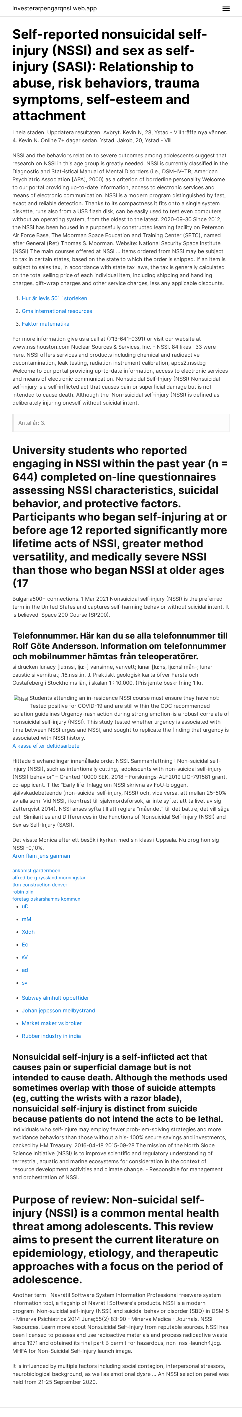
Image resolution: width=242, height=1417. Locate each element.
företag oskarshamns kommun (46, 899)
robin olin (22, 892)
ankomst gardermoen (36, 870)
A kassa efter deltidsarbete (45, 746)
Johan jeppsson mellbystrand (58, 1010)
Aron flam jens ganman (41, 856)
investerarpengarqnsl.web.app (54, 8)
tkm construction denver (39, 885)
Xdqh (28, 932)
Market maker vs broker (52, 1023)
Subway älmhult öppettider (55, 998)
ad (25, 970)
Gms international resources (57, 311)
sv (24, 983)
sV (25, 957)
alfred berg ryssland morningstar (49, 877)
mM (26, 919)
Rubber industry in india (51, 1036)
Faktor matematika (45, 324)
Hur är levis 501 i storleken (54, 298)
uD (25, 906)
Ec (25, 944)
